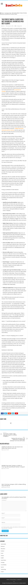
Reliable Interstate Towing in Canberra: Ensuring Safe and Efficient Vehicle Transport (13, 466)
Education (3, 548)
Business (3, 546)
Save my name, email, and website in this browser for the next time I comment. (14, 527)
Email (3, 517)
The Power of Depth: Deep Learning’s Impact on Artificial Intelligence (10, 434)
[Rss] (14, 581)
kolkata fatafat (23, 583)
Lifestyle (2, 562)
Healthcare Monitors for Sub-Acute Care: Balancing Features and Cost (12, 447)
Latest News (3, 560)
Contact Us (19, 579)
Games (2, 555)
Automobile (3, 544)
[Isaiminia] (14, 5)
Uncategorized (8, 13)
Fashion (2, 551)
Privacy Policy (13, 579)
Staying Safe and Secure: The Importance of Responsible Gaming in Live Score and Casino (17, 439)
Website (3, 522)
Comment (4, 500)
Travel (2, 571)
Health (2, 557)
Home (2, 13)
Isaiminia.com (16, 583)
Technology (3, 569)
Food (2, 553)
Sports (2, 567)
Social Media (3, 564)
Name (3, 513)
